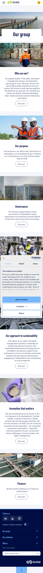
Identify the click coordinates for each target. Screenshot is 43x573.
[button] (13, 2)
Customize (20, 306)
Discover (21, 103)
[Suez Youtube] (12, 518)
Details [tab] (21, 264)
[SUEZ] (33, 562)
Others (5, 543)
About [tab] (35, 264)
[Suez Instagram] (19, 518)
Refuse (21, 313)
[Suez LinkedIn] (6, 518)
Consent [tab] (8, 264)
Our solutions (8, 537)
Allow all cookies (21, 299)
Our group (6, 531)
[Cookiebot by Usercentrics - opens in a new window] (31, 258)
